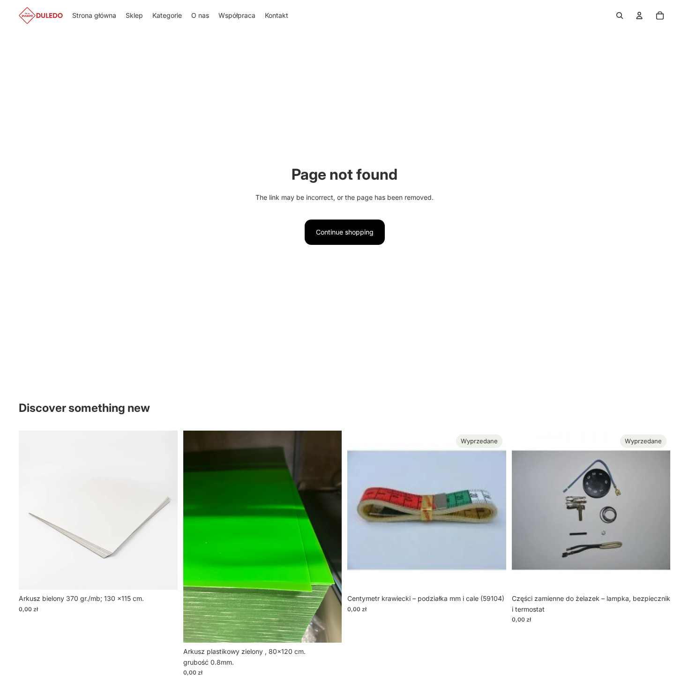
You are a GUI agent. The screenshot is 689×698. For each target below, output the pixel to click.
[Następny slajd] (656, 510)
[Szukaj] (619, 15)
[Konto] (639, 15)
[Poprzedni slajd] (526, 510)
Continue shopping (345, 232)
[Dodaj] (163, 575)
